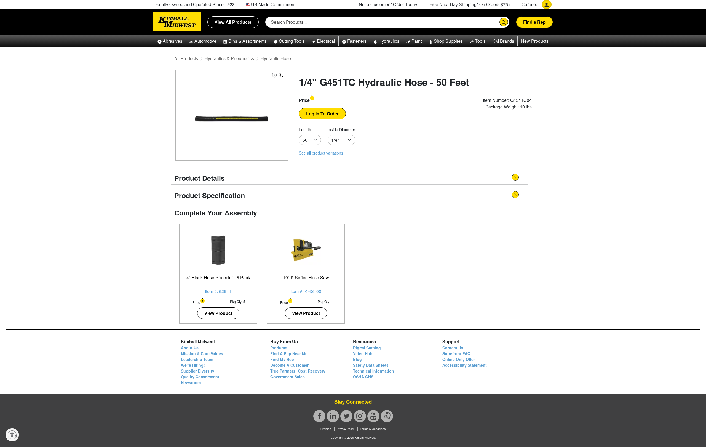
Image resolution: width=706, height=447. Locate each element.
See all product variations (321, 153)
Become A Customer (289, 365)
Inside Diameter (341, 129)
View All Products (233, 22)
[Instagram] (360, 416)
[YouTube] (373, 416)
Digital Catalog (367, 347)
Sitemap (325, 429)
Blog (357, 359)
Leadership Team (197, 359)
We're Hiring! (193, 365)
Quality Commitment (200, 376)
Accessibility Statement (464, 365)
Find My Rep (282, 359)
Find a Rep (534, 22)
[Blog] (387, 416)
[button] (170, 41)
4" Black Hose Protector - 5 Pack (218, 277)
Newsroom (191, 382)
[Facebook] (319, 416)
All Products (186, 58)
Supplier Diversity (197, 371)
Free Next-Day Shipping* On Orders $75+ (469, 4)
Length (305, 129)
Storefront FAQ (456, 353)
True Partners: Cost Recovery (297, 371)
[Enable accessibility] (12, 434)
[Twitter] (346, 416)
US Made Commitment (272, 4)
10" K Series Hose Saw (306, 277)
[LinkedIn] (333, 416)
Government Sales (287, 376)
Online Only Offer (458, 359)
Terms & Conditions (373, 429)
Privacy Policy (345, 429)
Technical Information (373, 371)
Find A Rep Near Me (288, 353)
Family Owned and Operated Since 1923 (195, 4)
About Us (190, 347)
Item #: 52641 (218, 291)
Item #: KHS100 (305, 291)
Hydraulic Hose (276, 58)
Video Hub (363, 353)
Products (278, 347)
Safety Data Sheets (371, 365)
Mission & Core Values (202, 353)
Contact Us (452, 347)
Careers (529, 4)
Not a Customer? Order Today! (388, 4)
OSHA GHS (363, 376)
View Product (218, 313)
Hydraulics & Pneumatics (229, 58)
